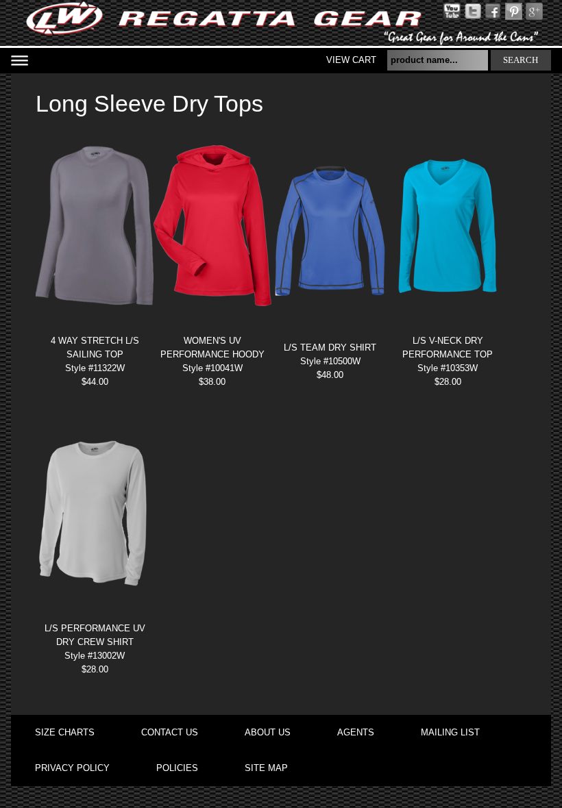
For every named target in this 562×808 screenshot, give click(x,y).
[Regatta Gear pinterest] (534, 10)
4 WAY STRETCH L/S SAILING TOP (95, 347)
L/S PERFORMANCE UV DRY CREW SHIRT (95, 635)
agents (355, 732)
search (520, 60)
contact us (169, 732)
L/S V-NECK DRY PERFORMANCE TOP (447, 347)
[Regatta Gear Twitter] (472, 10)
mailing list (450, 732)
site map (266, 768)
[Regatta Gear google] (513, 10)
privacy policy (72, 768)
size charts (65, 732)
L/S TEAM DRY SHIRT (330, 347)
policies (177, 768)
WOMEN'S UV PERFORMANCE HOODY (212, 347)
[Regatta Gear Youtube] (452, 10)
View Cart (351, 60)
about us (268, 732)
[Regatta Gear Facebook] (493, 10)
